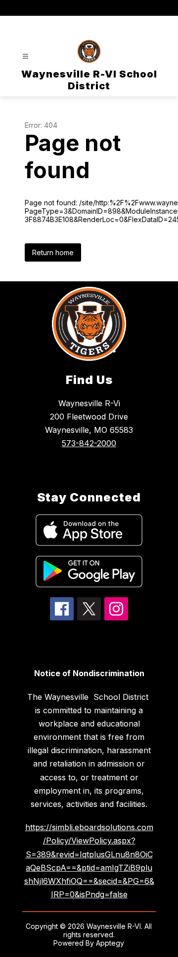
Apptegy (110, 943)
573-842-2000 (89, 443)
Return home (53, 252)
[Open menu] (25, 56)
